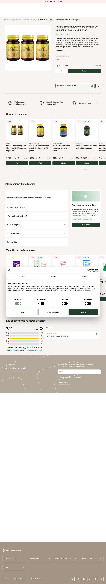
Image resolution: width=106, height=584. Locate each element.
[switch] (41, 303)
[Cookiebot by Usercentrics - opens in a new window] (89, 270)
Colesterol (34, 20)
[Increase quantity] (65, 71)
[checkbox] (58, 377)
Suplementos (25, 20)
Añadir (17, 163)
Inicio (4, 20)
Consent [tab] (22, 276)
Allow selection (53, 312)
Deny (23, 312)
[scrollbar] (52, 172)
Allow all (83, 312)
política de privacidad (73, 377)
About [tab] (84, 276)
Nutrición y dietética (13, 20)
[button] (40, 558)
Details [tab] (53, 276)
